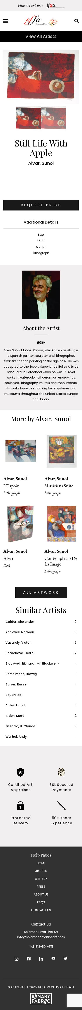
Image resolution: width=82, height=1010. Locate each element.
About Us (41, 894)
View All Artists (41, 36)
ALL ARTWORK (41, 592)
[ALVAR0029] (41, 77)
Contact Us (41, 910)
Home (41, 863)
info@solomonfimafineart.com (41, 937)
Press (41, 886)
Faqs (41, 902)
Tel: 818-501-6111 (41, 946)
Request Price (41, 204)
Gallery (41, 879)
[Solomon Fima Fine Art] (41, 21)
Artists (41, 871)
